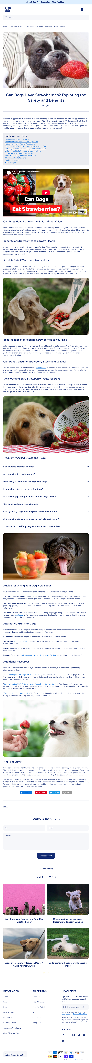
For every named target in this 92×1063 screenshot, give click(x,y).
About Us (7, 997)
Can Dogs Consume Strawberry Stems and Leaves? (25, 149)
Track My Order (38, 1002)
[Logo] (7, 9)
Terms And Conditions (12, 1028)
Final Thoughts (11, 162)
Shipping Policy (9, 1023)
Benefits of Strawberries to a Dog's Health (21, 142)
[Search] (5, 17)
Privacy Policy (8, 1012)
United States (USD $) (14, 1055)
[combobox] (46, 17)
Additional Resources (13, 160)
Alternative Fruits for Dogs (15, 158)
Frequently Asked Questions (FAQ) (19, 153)
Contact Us (37, 1017)
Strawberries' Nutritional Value (17, 139)
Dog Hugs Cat (73, 1060)
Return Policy (8, 1017)
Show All (46, 973)
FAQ (5, 1002)
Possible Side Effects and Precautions (20, 144)
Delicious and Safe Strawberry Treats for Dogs (23, 151)
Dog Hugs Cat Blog (16, 26)
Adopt (35, 1012)
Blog (5, 1007)
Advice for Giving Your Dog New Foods (20, 155)
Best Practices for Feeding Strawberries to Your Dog (25, 146)
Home (5, 26)
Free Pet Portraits (39, 1007)
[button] (5, 806)
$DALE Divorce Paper (11, 1033)
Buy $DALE (37, 1023)
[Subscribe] (86, 1007)
